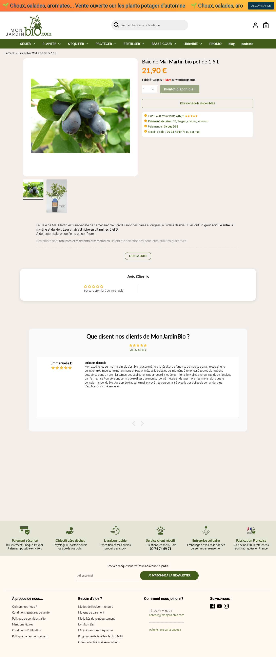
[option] (80, 117)
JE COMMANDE (261, 5)
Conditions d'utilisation (26, 630)
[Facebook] (212, 606)
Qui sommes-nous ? (24, 606)
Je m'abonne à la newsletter (169, 575)
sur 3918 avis (138, 349)
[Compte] (255, 25)
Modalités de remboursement (96, 618)
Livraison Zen (86, 624)
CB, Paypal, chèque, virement (178, 121)
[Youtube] (219, 606)
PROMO (215, 43)
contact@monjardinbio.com (166, 615)
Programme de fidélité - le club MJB (100, 636)
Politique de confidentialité (28, 618)
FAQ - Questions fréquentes (95, 630)
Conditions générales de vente (31, 612)
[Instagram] (226, 606)
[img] (138, 345)
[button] (197, 103)
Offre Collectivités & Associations (99, 642)
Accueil (10, 53)
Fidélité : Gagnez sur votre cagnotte (168, 79)
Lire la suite (138, 255)
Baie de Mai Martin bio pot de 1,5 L (37, 53)
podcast (247, 43)
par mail (195, 131)
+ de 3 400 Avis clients (173, 116)
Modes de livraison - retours (95, 606)
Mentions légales (22, 624)
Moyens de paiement (91, 612)
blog (232, 43)
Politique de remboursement (29, 636)
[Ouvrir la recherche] (116, 25)
